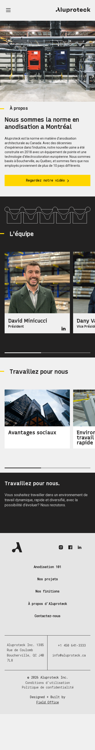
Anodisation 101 (47, 567)
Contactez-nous (47, 616)
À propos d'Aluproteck (47, 604)
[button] (8, 10)
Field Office (47, 702)
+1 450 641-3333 (72, 645)
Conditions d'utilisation (47, 682)
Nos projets (47, 579)
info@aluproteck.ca (69, 655)
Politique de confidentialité (48, 687)
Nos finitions (47, 591)
